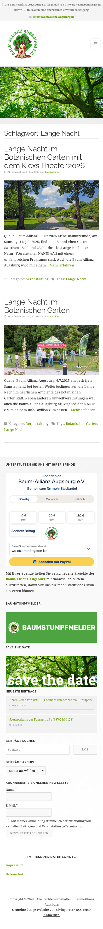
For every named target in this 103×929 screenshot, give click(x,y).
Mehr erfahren (62, 265)
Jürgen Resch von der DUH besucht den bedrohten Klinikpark (50, 700)
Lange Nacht (76, 279)
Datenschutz (15, 874)
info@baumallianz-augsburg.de (53, 16)
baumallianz (52, 171)
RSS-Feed (83, 909)
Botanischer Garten (81, 423)
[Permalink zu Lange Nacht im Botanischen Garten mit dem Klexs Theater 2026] (51, 205)
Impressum (14, 865)
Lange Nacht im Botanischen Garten (37, 306)
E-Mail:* (12, 805)
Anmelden (51, 915)
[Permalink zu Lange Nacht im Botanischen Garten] (51, 350)
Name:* (11, 789)
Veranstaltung (37, 279)
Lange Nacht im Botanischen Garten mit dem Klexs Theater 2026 (44, 157)
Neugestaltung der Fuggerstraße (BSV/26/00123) (41, 719)
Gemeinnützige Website (30, 909)
